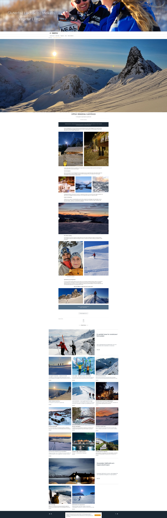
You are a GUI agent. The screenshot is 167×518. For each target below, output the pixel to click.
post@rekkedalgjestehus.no (84, 306)
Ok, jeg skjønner (97, 515)
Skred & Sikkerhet (70, 35)
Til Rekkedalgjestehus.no (83, 313)
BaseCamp (57, 35)
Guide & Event (52, 35)
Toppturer (62, 35)
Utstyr (66, 35)
